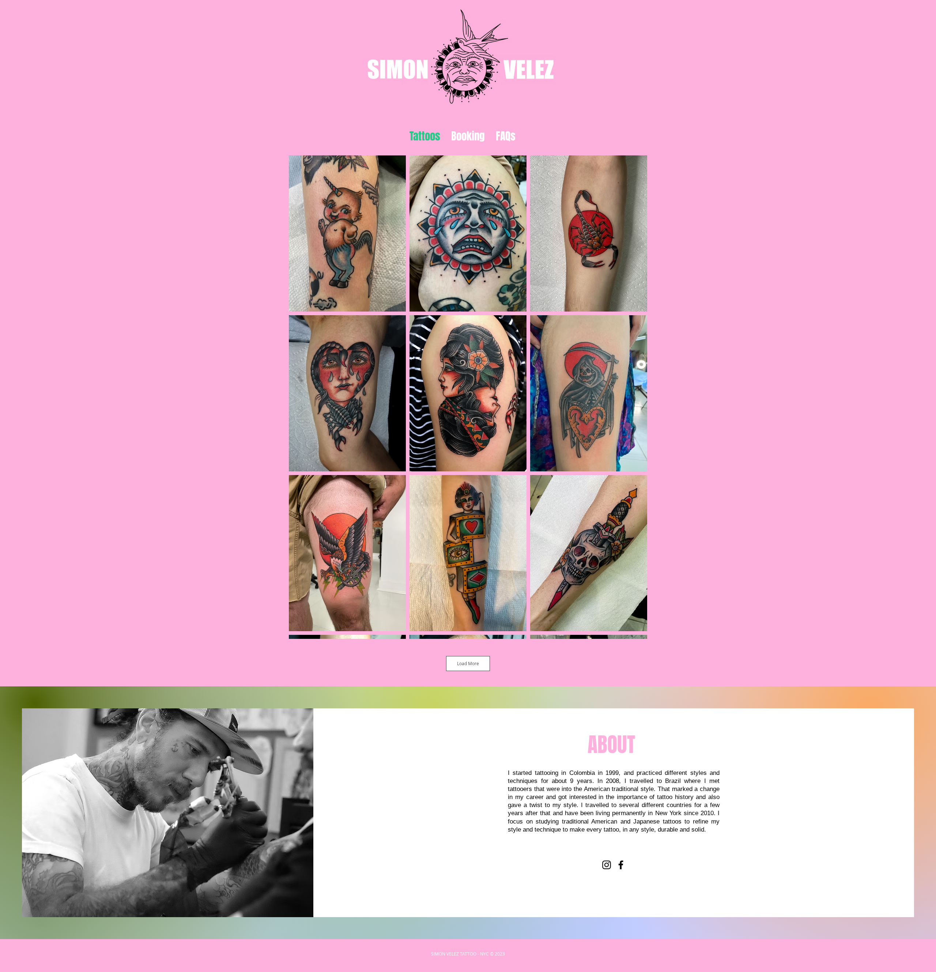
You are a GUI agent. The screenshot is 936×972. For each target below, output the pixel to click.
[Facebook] (621, 865)
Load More (468, 663)
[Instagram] (606, 865)
